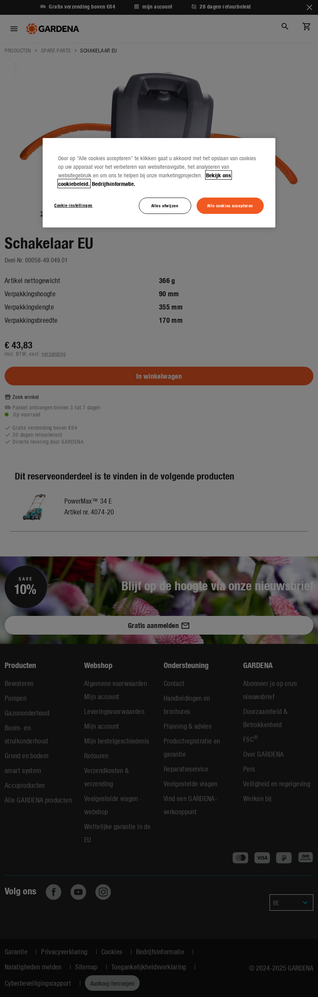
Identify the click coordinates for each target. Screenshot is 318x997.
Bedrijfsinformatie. (113, 183)
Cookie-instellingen (73, 205)
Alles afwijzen (165, 205)
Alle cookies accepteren (230, 205)
